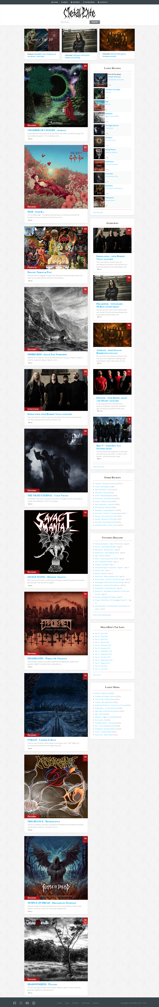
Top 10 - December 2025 (103, 651)
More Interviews (98, 467)
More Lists (97, 675)
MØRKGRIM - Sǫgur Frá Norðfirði (47, 354)
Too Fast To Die (110, 140)
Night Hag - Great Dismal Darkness (107, 711)
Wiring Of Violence (111, 164)
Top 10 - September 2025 (104, 660)
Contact (103, 2)
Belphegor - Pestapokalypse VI (105, 510)
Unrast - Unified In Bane (103, 501)
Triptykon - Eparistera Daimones (106, 483)
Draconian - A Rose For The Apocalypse (108, 513)
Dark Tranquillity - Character (104, 504)
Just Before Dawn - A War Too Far (106, 525)
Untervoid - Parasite (102, 492)
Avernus (108, 92)
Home (55, 2)
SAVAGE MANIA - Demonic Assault (47, 577)
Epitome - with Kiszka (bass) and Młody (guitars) (111, 399)
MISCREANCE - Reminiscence (44, 821)
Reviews (76, 2)
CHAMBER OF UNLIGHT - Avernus (47, 130)
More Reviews (98, 212)
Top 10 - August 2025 (102, 663)
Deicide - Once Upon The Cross (105, 516)
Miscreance (109, 197)
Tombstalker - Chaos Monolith (105, 588)
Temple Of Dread (114, 77)
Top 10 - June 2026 (101, 633)
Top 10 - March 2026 (102, 642)
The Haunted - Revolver (103, 507)
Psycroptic (109, 185)
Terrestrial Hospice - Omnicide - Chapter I (109, 567)
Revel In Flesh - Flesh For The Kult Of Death (110, 579)
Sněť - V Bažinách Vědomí (104, 561)
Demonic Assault (111, 152)
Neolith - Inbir (99, 570)
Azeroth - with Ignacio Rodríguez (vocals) (109, 351)
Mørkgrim (109, 113)
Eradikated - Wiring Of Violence (105, 729)
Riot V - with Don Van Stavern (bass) (108, 447)
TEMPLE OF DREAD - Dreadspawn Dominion (52, 903)
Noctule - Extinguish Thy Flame (105, 597)
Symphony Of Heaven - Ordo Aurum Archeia (110, 705)
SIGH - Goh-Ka (36, 211)
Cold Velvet (109, 128)
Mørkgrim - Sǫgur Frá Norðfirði (105, 717)
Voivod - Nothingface (102, 486)
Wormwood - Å (100, 720)
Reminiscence (110, 200)
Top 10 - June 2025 (101, 669)
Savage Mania (110, 149)
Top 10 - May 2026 (101, 636)
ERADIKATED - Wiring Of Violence (47, 658)
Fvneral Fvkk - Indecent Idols (104, 699)
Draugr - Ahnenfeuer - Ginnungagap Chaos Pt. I (111, 600)
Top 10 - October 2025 (103, 657)
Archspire (108, 137)
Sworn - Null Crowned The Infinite (106, 559)
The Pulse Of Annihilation (114, 188)
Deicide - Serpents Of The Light (105, 519)
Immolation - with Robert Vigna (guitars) (110, 257)
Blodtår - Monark (101, 573)
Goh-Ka (107, 104)
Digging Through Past (40, 272)
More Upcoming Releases (102, 615)
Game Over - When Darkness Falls (106, 576)
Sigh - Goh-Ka (99, 555)
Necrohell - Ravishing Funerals (105, 522)
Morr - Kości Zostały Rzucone (105, 726)
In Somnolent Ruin (111, 176)
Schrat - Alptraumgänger (103, 495)
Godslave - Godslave (102, 564)
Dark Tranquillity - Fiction (103, 489)
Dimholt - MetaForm (102, 693)
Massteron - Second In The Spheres (107, 585)
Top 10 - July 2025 (101, 666)
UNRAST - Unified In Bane (42, 740)
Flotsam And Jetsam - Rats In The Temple (109, 544)
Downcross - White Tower (103, 735)
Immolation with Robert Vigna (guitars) (50, 414)
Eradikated (109, 161)
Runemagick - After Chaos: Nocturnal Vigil (109, 582)
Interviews (90, 2)
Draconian (109, 173)
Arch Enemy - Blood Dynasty (104, 498)
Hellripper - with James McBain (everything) (109, 305)
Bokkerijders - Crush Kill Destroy (106, 708)
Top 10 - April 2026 (101, 639)
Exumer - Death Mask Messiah (105, 547)
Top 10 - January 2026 (102, 648)
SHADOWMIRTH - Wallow (42, 984)
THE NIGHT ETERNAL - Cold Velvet (48, 495)
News (65, 2)
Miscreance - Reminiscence (104, 550)
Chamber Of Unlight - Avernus (105, 696)
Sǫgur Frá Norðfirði (112, 116)
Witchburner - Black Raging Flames (107, 553)
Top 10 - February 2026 (103, 645)
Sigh (106, 101)
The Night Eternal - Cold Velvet (105, 723)
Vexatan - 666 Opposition (104, 702)
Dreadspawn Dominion (116, 79)
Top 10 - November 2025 (103, 654)
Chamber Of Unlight (112, 89)
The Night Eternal (111, 125)
